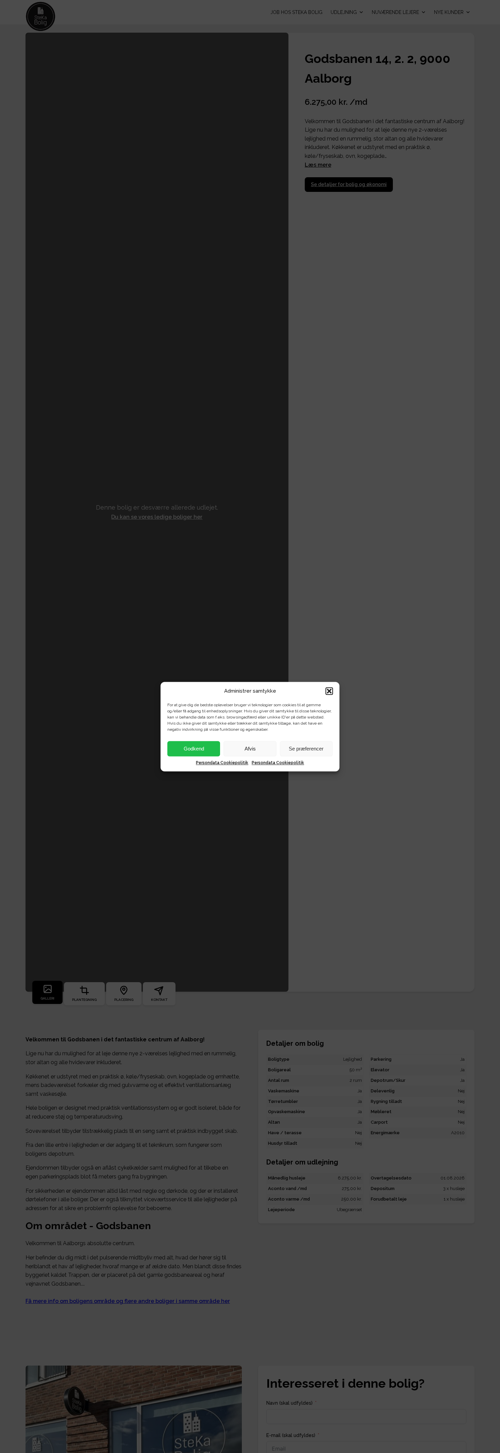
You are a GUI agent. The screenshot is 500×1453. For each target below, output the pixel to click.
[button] (329, 691)
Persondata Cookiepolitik (222, 762)
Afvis (250, 748)
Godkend (194, 748)
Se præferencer (306, 748)
